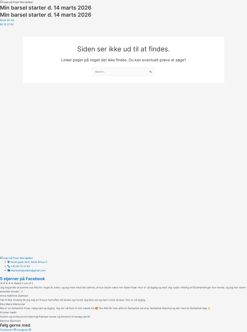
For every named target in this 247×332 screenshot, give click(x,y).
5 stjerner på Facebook (22, 278)
